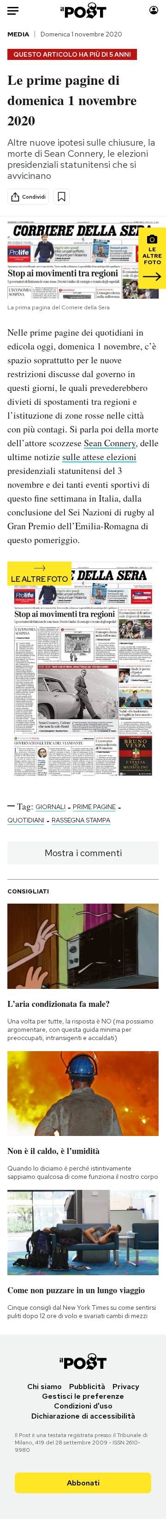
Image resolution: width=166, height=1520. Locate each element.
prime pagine (94, 807)
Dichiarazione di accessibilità (83, 1416)
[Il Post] (83, 10)
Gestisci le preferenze (83, 1396)
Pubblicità (87, 1386)
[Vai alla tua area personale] (154, 10)
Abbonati (83, 1483)
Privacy (126, 1386)
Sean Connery (110, 443)
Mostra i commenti (83, 853)
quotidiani (25, 820)
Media (18, 34)
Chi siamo (44, 1386)
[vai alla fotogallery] (83, 674)
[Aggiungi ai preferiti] (61, 196)
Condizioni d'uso (83, 1406)
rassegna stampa (81, 820)
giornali (50, 807)
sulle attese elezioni (99, 456)
